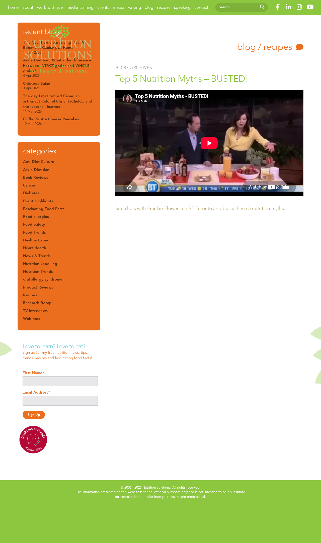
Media (118, 7)
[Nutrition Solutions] (58, 49)
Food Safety (34, 224)
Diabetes (31, 193)
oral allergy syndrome (42, 279)
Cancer (29, 185)
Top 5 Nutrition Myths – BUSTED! (182, 78)
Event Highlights (38, 201)
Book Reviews (35, 177)
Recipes (163, 7)
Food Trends (34, 232)
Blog (149, 7)
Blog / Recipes (264, 46)
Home (13, 7)
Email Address (36, 392)
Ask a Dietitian (36, 169)
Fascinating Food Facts (43, 208)
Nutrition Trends (38, 271)
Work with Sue (50, 7)
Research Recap (37, 302)
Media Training (80, 7)
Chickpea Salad (36, 85)
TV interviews (35, 310)
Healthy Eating (36, 240)
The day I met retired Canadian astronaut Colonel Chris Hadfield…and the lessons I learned (57, 104)
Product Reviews (38, 287)
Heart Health (34, 247)
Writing (134, 7)
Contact (201, 7)
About (27, 7)
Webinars (31, 318)
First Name (33, 372)
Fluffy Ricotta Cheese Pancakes (51, 121)
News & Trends (37, 255)
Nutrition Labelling (40, 263)
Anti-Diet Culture (38, 161)
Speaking (182, 7)
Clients (103, 7)
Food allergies (36, 216)
